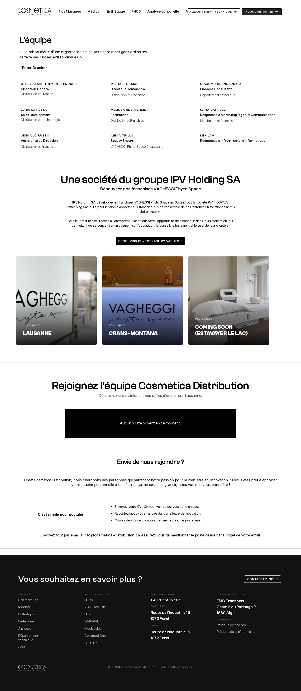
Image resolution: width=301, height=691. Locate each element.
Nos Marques (70, 11)
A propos (193, 11)
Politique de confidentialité (236, 632)
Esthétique (116, 11)
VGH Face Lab (94, 607)
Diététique (26, 621)
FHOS (136, 11)
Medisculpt (92, 629)
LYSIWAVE (91, 621)
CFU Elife (90, 643)
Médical (93, 11)
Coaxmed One (95, 636)
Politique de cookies (231, 625)
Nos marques (28, 600)
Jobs (22, 647)
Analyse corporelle (163, 11)
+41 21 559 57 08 (165, 600)
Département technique (28, 638)
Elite (87, 614)
